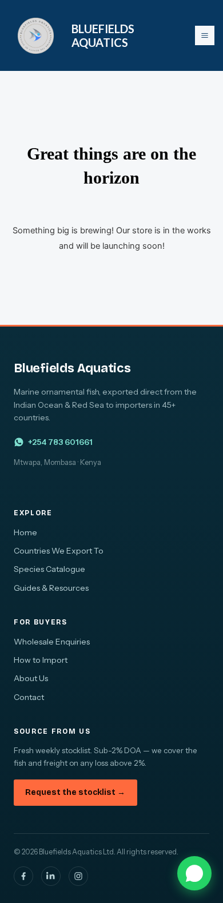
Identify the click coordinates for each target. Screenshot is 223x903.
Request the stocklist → (75, 792)
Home (25, 532)
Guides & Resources (51, 587)
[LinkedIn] (51, 876)
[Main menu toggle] (204, 35)
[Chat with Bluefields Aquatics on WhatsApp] (194, 873)
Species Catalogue (49, 569)
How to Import (40, 660)
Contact (29, 697)
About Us (31, 678)
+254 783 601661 (60, 442)
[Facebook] (23, 876)
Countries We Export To (58, 550)
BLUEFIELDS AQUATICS (102, 35)
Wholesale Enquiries (52, 641)
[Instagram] (78, 876)
